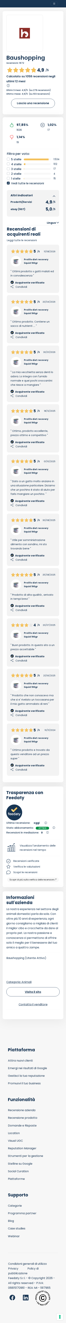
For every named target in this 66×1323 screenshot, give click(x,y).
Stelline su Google (20, 1164)
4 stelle (16, 164)
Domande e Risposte (22, 1126)
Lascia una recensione (33, 103)
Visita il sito (33, 992)
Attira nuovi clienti (20, 1061)
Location (14, 1133)
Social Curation (18, 1171)
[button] (33, 848)
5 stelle (16, 159)
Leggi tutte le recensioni (22, 240)
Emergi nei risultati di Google (27, 1068)
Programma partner (22, 1213)
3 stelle (16, 169)
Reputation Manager (22, 1148)
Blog (11, 1221)
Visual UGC (15, 1141)
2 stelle (16, 174)
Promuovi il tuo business (24, 1083)
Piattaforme (16, 1179)
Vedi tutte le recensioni (27, 183)
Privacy (13, 1269)
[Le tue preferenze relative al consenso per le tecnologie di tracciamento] (59, 1316)
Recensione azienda (21, 1110)
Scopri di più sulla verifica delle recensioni (32, 879)
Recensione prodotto (22, 1118)
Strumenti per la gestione (25, 1156)
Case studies (16, 1228)
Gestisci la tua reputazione (26, 1076)
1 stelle (15, 179)
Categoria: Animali (19, 982)
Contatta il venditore (33, 1004)
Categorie (15, 1206)
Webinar (14, 1236)
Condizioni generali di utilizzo (27, 1264)
